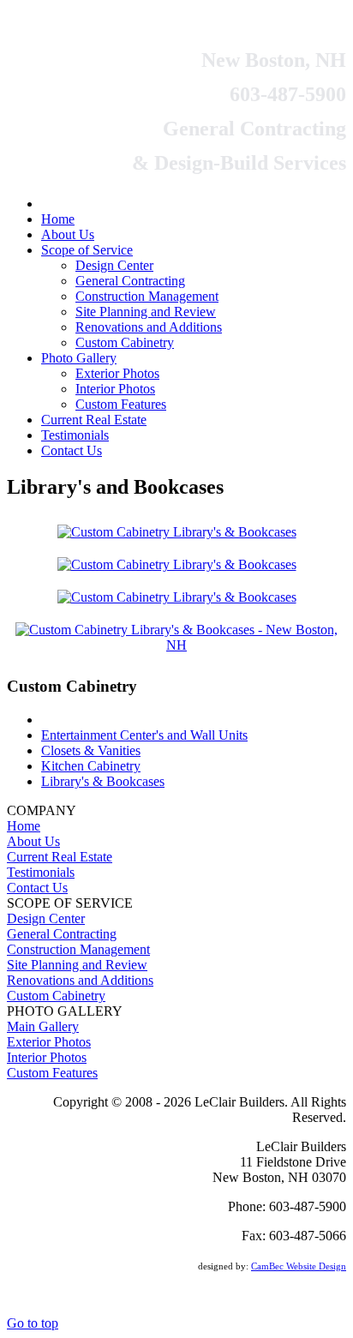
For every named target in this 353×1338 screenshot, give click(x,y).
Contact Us (37, 887)
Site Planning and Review (77, 964)
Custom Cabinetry (56, 995)
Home (23, 826)
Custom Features (52, 1072)
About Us (33, 841)
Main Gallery (43, 1026)
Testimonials (41, 872)
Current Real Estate (59, 856)
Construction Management (78, 949)
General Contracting (62, 934)
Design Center (46, 918)
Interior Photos (47, 1057)
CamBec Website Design (298, 1266)
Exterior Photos (49, 1042)
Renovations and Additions (80, 980)
